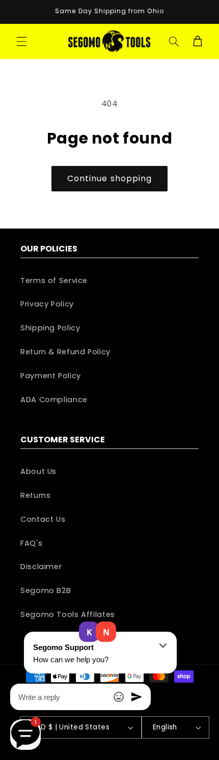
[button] (21, 41)
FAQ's (31, 543)
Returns (35, 495)
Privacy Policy (47, 304)
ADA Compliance (54, 400)
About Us (38, 471)
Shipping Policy (50, 328)
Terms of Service (54, 280)
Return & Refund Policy (65, 352)
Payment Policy (50, 376)
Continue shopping (109, 178)
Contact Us (42, 519)
